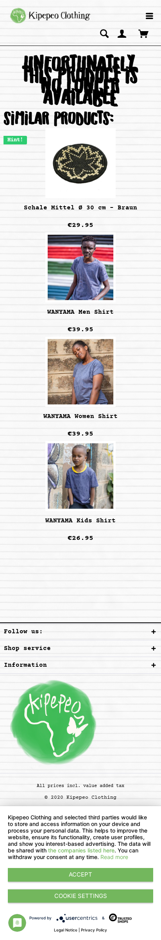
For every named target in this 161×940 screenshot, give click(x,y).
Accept (80, 874)
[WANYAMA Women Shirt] (80, 372)
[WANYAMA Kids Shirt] (80, 476)
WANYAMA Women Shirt (80, 416)
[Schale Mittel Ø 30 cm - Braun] (80, 163)
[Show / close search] (104, 33)
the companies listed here (81, 850)
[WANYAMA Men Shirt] (80, 267)
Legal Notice (65, 930)
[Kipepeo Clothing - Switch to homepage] (49, 15)
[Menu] (149, 17)
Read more (114, 857)
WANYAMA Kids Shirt (80, 520)
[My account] (122, 33)
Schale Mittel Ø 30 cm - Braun (80, 207)
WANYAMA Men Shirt (80, 312)
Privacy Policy (94, 930)
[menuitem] (149, 16)
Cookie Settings (80, 896)
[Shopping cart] (144, 33)
